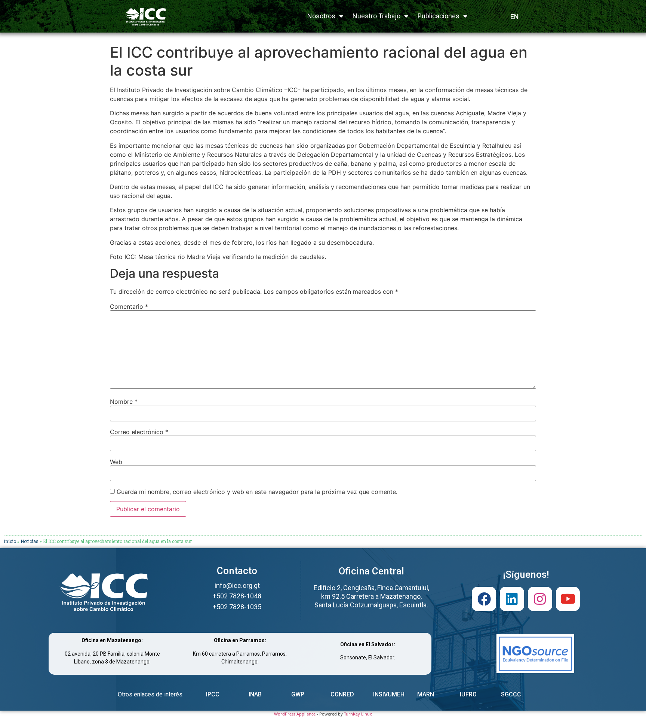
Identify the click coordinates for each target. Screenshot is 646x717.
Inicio (10, 541)
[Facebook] (484, 599)
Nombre (124, 402)
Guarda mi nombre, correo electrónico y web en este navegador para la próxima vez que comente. (257, 492)
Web (116, 462)
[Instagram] (540, 599)
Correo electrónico (139, 432)
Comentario (129, 306)
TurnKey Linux (358, 714)
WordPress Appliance (295, 714)
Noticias (30, 541)
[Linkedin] (512, 599)
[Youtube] (568, 599)
